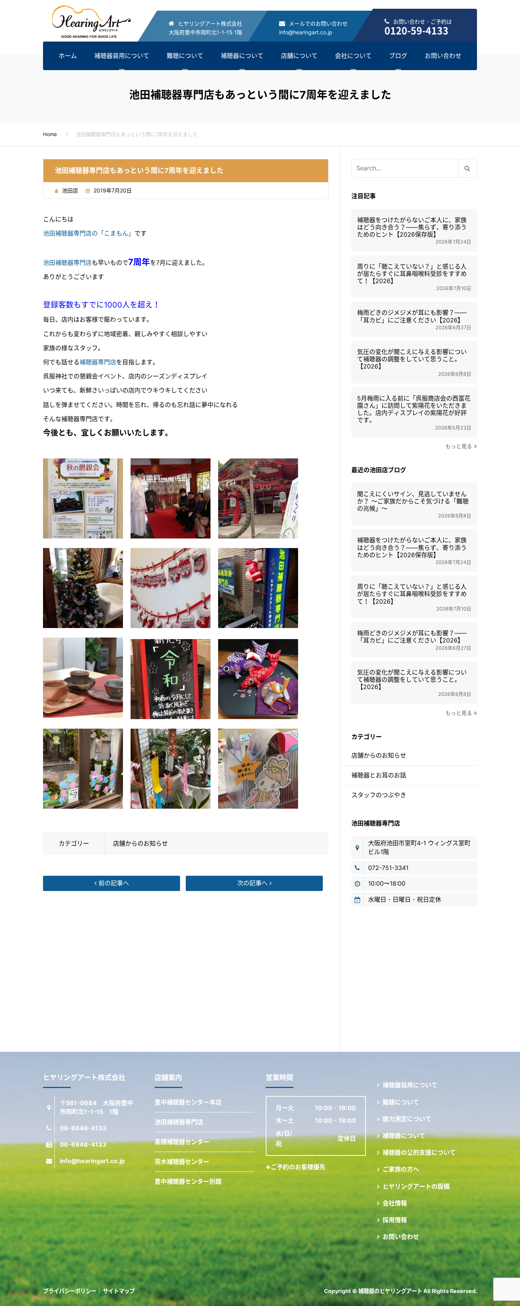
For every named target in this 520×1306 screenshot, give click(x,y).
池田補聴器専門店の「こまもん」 (88, 233)
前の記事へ (113, 883)
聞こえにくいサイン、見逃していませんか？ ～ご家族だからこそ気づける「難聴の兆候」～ (413, 501)
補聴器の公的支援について (419, 1152)
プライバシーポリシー (69, 1291)
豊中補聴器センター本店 (188, 1102)
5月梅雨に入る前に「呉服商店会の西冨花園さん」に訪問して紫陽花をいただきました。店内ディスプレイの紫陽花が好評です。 (414, 409)
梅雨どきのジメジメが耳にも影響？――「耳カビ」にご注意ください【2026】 (412, 316)
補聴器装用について (121, 55)
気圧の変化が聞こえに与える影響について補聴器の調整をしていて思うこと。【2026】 (412, 359)
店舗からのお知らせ (140, 843)
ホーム (68, 55)
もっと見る (458, 446)
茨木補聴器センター (182, 1161)
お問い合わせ (443, 55)
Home (50, 134)
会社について (353, 55)
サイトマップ (119, 1291)
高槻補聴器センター (182, 1142)
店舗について (299, 55)
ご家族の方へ (401, 1169)
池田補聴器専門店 (67, 262)
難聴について (185, 55)
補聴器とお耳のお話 (378, 775)
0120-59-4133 (416, 30)
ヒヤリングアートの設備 (416, 1186)
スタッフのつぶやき (378, 795)
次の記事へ (253, 883)
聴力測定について (407, 1119)
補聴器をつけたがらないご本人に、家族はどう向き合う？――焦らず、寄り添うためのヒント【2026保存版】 (412, 227)
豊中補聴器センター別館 (188, 1181)
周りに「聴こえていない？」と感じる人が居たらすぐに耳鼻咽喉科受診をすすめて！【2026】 (412, 274)
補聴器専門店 (98, 362)
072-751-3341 (388, 868)
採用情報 (395, 1220)
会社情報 (395, 1203)
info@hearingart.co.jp (305, 32)
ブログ (398, 55)
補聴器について (242, 55)
